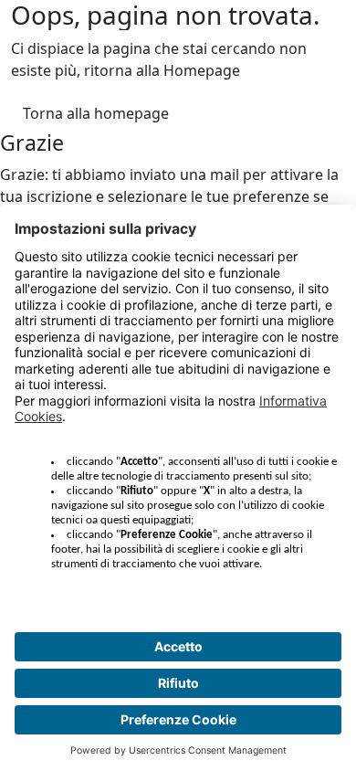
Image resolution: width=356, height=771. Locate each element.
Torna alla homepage (96, 113)
